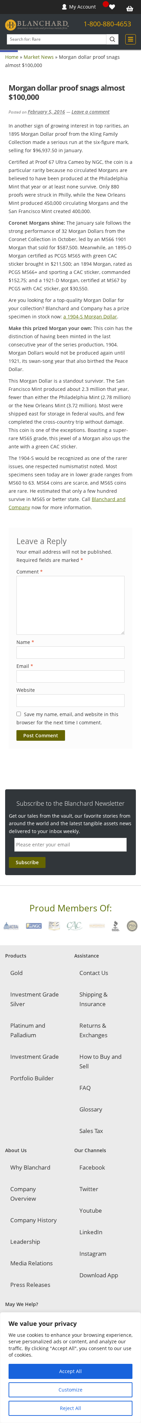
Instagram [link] (92, 1253)
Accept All (70, 1371)
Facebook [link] (92, 1167)
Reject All (70, 1408)
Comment (29, 571)
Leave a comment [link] (91, 111)
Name (25, 642)
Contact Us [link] (93, 973)
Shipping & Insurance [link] (93, 999)
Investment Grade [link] (34, 1056)
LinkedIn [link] (90, 1232)
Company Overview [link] (23, 1193)
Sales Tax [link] (91, 1131)
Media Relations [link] (31, 1263)
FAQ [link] (85, 1088)
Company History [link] (33, 1220)
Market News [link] (39, 57)
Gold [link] (16, 973)
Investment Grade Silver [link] (34, 999)
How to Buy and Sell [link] (100, 1061)
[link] (113, 7)
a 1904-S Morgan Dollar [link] (90, 316)
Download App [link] (98, 1275)
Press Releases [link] (30, 1285)
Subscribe (27, 862)
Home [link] (11, 57)
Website (25, 690)
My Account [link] (82, 6)
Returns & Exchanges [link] (93, 1030)
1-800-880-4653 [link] (107, 23)
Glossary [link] (90, 1109)
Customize (70, 1389)
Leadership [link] (25, 1242)
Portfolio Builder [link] (32, 1078)
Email (24, 666)
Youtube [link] (90, 1210)
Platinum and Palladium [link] (27, 1030)
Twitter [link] (88, 1189)
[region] (70, 1367)
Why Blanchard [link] (30, 1167)
